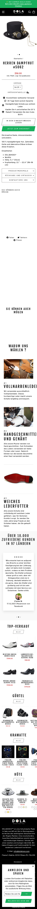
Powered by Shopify (18, 907)
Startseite (18, 58)
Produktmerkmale (19, 171)
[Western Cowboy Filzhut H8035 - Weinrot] (34, 809)
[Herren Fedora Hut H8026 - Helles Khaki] (23, 807)
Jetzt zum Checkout (18, 129)
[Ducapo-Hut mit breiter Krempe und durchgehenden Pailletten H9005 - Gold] (8, 812)
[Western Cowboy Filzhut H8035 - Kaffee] (32, 807)
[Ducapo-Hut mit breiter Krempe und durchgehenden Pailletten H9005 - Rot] (10, 812)
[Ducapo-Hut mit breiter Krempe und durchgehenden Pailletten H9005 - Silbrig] (5, 812)
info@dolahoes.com (21, 851)
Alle (18, 632)
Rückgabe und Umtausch (18, 175)
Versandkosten (24, 76)
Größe (18, 83)
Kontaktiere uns (18, 180)
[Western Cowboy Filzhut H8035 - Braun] (34, 807)
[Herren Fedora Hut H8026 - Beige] (26, 807)
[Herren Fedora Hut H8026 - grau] (21, 807)
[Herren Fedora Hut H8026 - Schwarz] (19, 807)
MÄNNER (18, 862)
